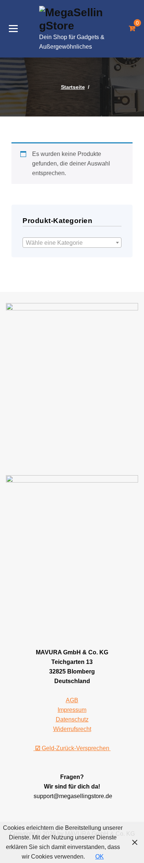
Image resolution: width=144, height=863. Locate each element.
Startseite (73, 87)
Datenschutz (72, 719)
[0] (132, 28)
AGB (72, 700)
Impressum (72, 710)
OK (99, 856)
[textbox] (72, 243)
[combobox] (72, 242)
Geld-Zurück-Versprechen (73, 748)
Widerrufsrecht (72, 729)
